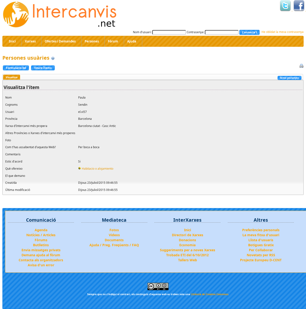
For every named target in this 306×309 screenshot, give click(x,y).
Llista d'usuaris (260, 240)
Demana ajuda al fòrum (41, 255)
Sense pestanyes (289, 77)
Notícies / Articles (40, 235)
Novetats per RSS (261, 255)
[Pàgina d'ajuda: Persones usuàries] (53, 57)
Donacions (187, 240)
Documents (114, 240)
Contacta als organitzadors (41, 260)
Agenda (41, 230)
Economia (187, 245)
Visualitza (11, 77)
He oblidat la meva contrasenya (283, 32)
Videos (114, 235)
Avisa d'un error (41, 265)
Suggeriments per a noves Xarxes (187, 250)
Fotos (114, 230)
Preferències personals (260, 230)
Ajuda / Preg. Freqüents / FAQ (114, 245)
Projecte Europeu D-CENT (261, 260)
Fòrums (41, 240)
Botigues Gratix (261, 245)
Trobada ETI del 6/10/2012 (187, 255)
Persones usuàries (25, 57)
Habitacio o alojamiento (97, 168)
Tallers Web (187, 260)
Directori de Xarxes (187, 235)
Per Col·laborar (261, 250)
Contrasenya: (195, 32)
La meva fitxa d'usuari (260, 235)
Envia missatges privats (41, 250)
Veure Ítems (43, 68)
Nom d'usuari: (142, 32)
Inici (187, 230)
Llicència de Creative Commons (209, 294)
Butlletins (41, 245)
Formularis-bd (16, 68)
